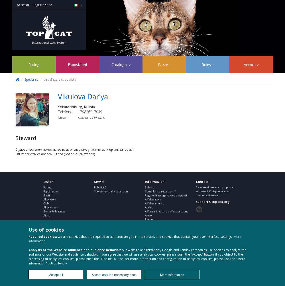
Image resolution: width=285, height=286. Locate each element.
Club (46, 203)
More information (172, 274)
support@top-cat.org (213, 202)
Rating (33, 64)
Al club (149, 207)
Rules (207, 64)
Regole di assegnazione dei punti (166, 195)
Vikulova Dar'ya (83, 96)
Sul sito (149, 187)
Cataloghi (120, 64)
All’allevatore (153, 199)
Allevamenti (50, 207)
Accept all (56, 274)
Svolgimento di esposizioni (111, 191)
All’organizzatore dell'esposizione (166, 211)
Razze (163, 64)
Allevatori (49, 199)
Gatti (46, 195)
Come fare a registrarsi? (160, 191)
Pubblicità (100, 187)
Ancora (250, 64)
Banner (149, 219)
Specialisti (31, 79)
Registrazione (42, 5)
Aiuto (46, 215)
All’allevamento (154, 203)
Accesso (23, 5)
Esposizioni (77, 64)
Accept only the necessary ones (114, 274)
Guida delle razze (54, 211)
